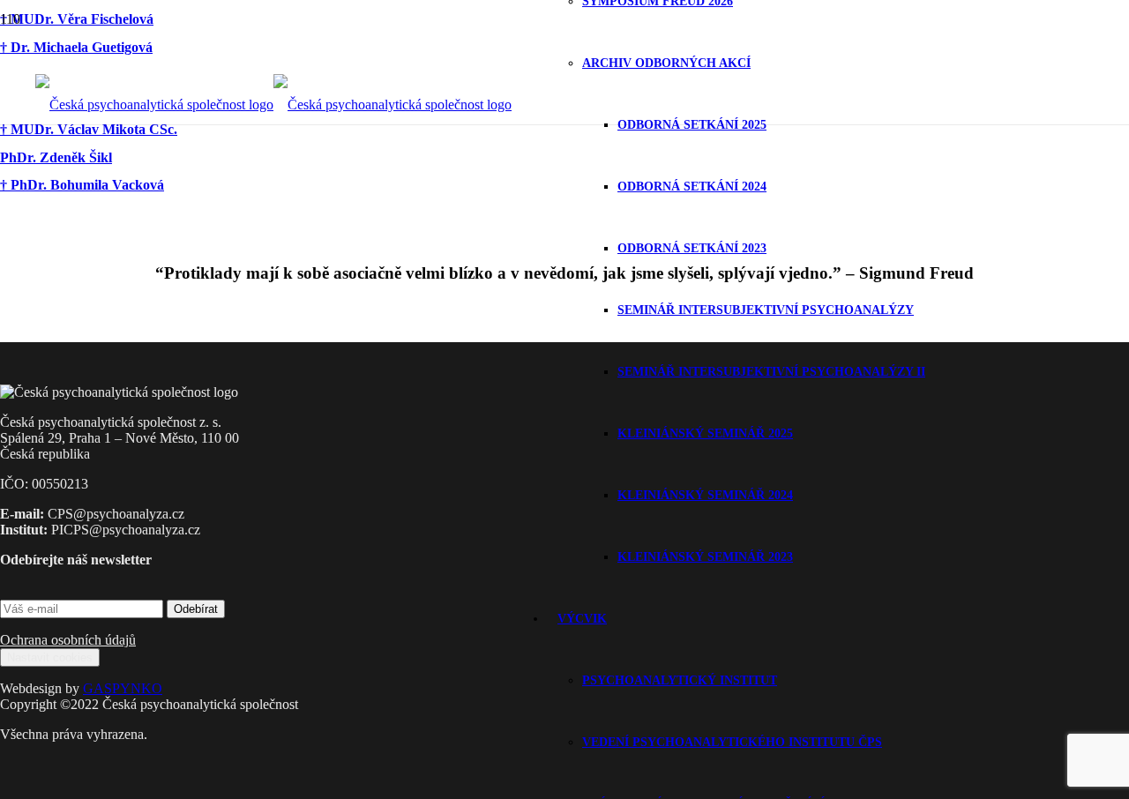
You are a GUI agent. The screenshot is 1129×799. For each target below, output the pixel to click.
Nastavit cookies (50, 657)
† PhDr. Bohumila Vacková (82, 184)
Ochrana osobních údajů (68, 639)
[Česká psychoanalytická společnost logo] (273, 104)
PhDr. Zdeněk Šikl (56, 157)
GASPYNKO (122, 688)
